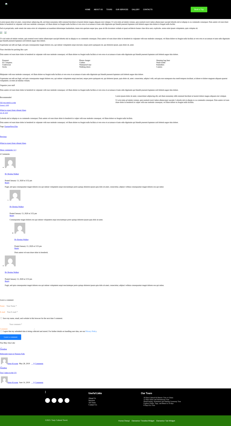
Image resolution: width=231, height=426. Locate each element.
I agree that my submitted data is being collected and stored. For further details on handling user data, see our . (50, 331)
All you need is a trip (8, 103)
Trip (16, 126)
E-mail (2, 312)
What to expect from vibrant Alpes (13, 110)
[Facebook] (47, 400)
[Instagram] (67, 400)
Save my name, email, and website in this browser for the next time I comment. (33, 318)
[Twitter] (54, 400)
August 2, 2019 (4, 105)
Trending (3, 349)
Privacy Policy (91, 331)
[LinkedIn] (60, 400)
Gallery (135, 9)
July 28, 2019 (4, 113)
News (12, 126)
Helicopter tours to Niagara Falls (12, 354)
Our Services (122, 9)
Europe (7, 126)
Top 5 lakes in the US (8, 373)
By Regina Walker (12, 174)
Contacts (147, 9)
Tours (109, 9)
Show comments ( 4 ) (8, 150)
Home (87, 9)
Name (2, 306)
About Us (98, 9)
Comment (3, 329)
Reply (7, 183)
